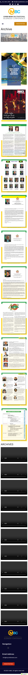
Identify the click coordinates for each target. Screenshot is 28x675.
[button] (2, 23)
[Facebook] (10, 4)
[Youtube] (18, 4)
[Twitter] (12, 4)
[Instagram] (15, 4)
